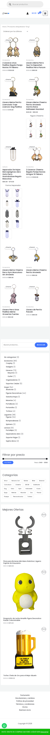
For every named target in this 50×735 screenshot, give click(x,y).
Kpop (5, 493)
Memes (14, 493)
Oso (31, 493)
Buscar (41, 345)
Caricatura (7, 485)
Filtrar (8, 462)
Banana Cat (16, 481)
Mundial (23, 493)
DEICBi (27, 485)
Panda (39, 493)
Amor (5, 481)
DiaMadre (36, 485)
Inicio (4, 27)
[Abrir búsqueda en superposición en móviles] (25, 4)
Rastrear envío (25, 710)
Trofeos (29, 496)
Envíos (25, 707)
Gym (19, 489)
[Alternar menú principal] (45, 13)
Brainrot (41, 481)
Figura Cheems (36, 116)
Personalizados (18, 496)
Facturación (25, 695)
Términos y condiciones (25, 704)
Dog (5, 489)
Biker (33, 481)
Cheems (18, 485)
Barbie (26, 481)
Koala (38, 489)
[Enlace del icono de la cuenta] (28, 13)
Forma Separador (13, 185)
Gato (12, 489)
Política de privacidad (25, 701)
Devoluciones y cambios (25, 698)
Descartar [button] (44, 732)
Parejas (6, 496)
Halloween (29, 489)
